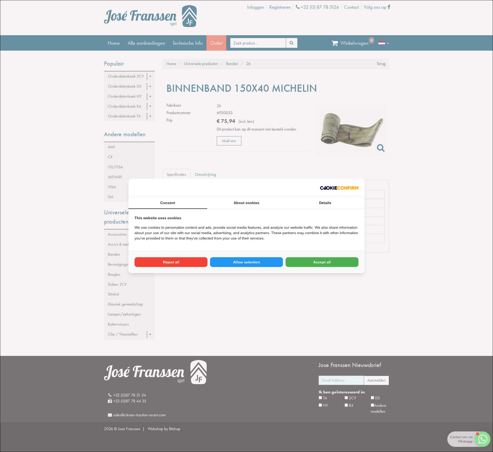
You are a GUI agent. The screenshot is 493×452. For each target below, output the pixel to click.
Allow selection (246, 262)
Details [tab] (325, 203)
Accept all (322, 262)
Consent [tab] (167, 203)
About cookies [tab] (246, 203)
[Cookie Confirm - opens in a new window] (339, 188)
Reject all (171, 262)
